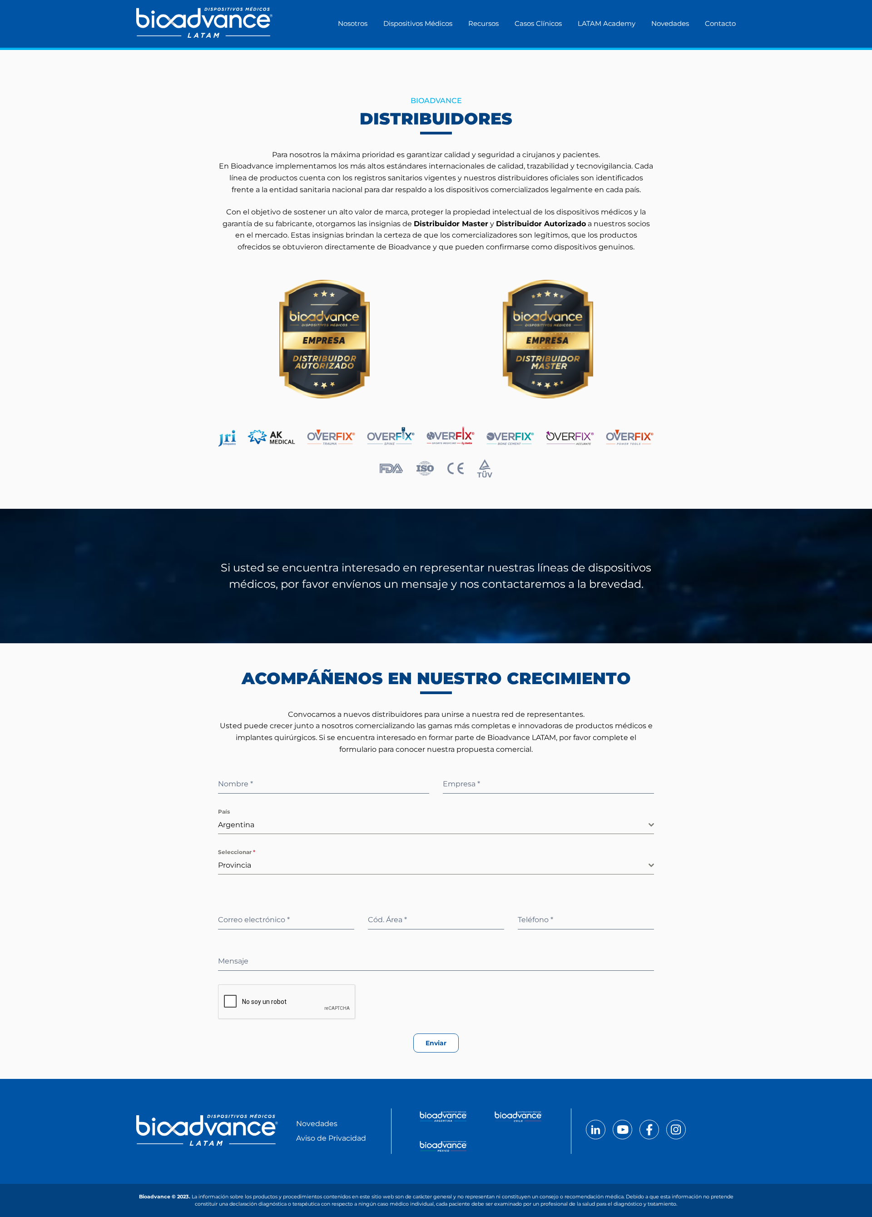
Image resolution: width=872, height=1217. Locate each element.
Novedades (670, 23)
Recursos (483, 23)
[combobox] (436, 825)
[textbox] (433, 865)
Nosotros (352, 23)
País (224, 811)
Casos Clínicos (538, 23)
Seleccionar (236, 852)
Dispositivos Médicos (417, 23)
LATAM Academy (606, 23)
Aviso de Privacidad (331, 1138)
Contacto (720, 23)
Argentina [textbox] (236, 824)
